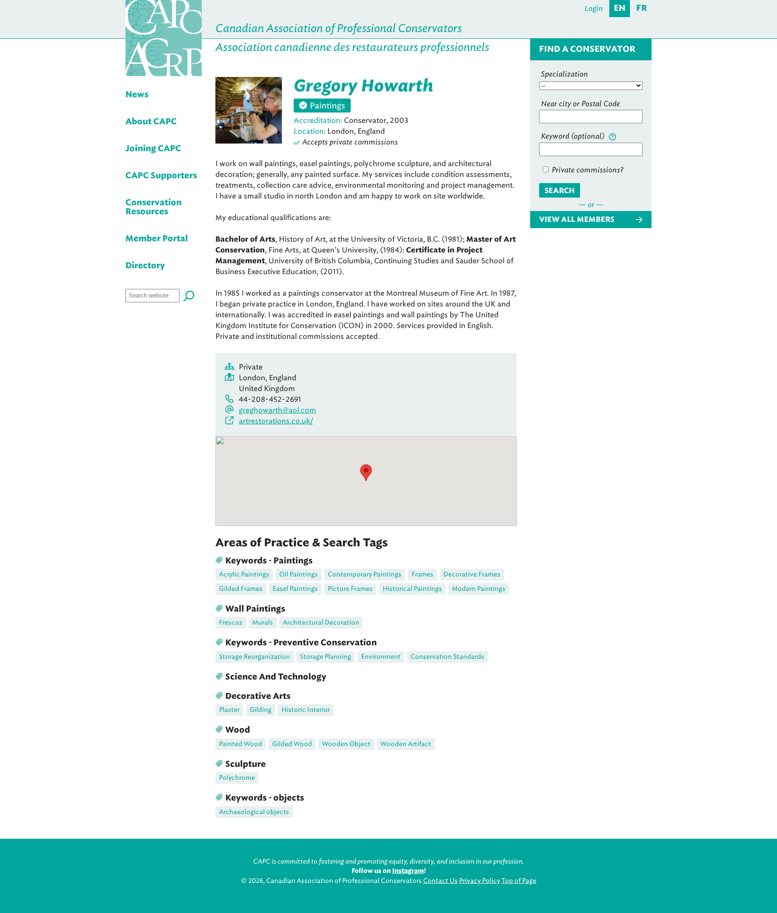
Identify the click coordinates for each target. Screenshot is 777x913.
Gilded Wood (292, 744)
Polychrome (237, 778)
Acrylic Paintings (244, 574)
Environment (381, 657)
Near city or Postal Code (580, 103)
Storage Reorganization (254, 657)
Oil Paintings (298, 574)
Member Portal (156, 239)
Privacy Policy (479, 881)
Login (594, 8)
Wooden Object (346, 744)
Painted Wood (240, 744)
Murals (262, 622)
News (136, 95)
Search (560, 190)
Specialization (564, 74)
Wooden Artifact (405, 744)
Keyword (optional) (574, 136)
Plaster (229, 710)
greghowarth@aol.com (277, 410)
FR (641, 8)
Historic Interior (305, 710)
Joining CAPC (153, 149)
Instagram (408, 871)
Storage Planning (325, 657)
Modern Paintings (478, 589)
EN (619, 8)
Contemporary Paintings (365, 574)
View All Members (576, 219)
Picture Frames (350, 589)
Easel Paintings (295, 589)
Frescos (230, 622)
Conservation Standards (447, 657)
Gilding (261, 710)
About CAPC (151, 122)
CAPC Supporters (161, 176)
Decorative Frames (471, 574)
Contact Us (440, 881)
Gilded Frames (241, 589)
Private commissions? (586, 170)
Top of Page (518, 881)
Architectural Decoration (321, 622)
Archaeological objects (254, 812)
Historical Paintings (412, 589)
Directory (145, 266)
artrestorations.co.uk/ (276, 421)
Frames (422, 574)
